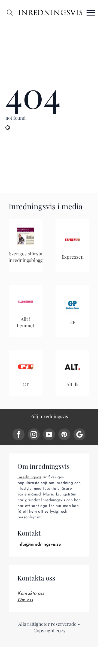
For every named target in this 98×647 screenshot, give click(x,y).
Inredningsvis (29, 477)
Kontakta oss (30, 593)
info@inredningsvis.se (39, 544)
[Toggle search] (10, 12)
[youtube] (49, 434)
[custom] (64, 434)
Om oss (25, 600)
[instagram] (34, 434)
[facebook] (18, 434)
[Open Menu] (91, 12)
